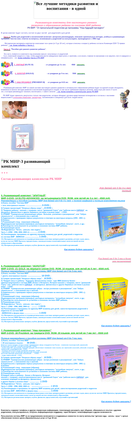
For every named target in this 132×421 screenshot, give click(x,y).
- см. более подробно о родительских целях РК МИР (77, 92)
